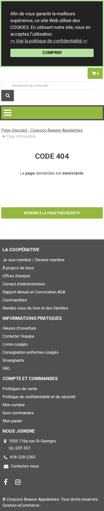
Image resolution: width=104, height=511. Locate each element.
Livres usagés (15, 344)
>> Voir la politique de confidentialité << (48, 40)
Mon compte (14, 404)
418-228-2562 (23, 457)
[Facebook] (6, 481)
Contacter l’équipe (18, 336)
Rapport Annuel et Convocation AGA (34, 292)
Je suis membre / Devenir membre (33, 260)
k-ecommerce (54, 505)
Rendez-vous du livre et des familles (35, 308)
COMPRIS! (52, 52)
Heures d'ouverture (19, 328)
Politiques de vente (20, 388)
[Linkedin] (18, 481)
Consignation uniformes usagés (31, 352)
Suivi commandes (18, 413)
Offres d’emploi (16, 276)
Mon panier (12, 421)
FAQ (6, 368)
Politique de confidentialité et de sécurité (39, 396)
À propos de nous (18, 268)
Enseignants (13, 360)
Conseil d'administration (24, 284)
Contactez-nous (25, 466)
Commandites (15, 300)
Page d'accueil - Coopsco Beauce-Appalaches (42, 130)
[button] (95, 73)
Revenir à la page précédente (52, 213)
